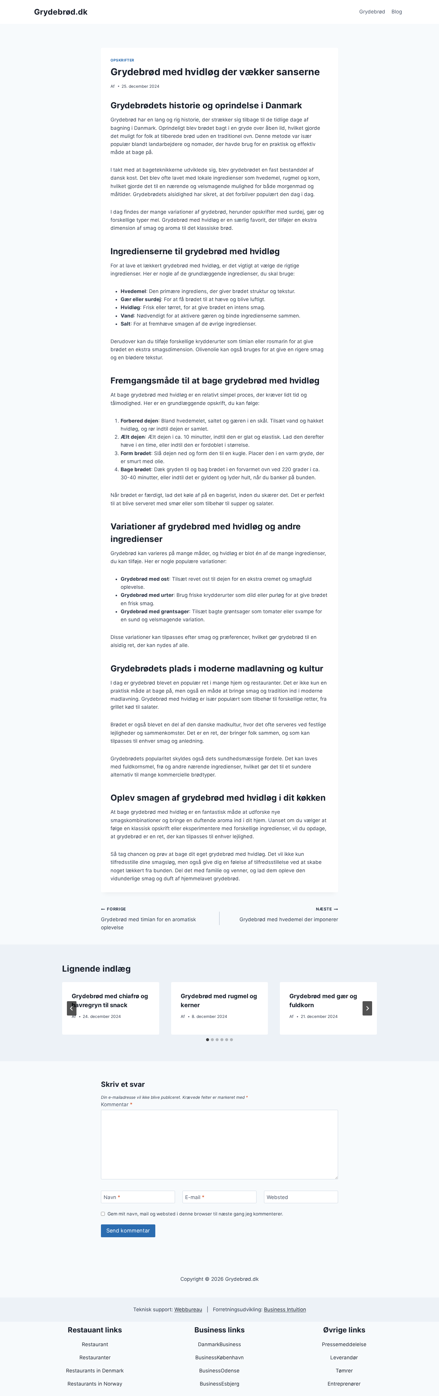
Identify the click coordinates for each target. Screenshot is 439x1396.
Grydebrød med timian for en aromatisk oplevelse (148, 918)
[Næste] (367, 1008)
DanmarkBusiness (219, 1344)
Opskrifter (122, 60)
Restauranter (94, 1357)
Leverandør (344, 1357)
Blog (397, 12)
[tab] (207, 1039)
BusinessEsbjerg (219, 1384)
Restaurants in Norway (94, 1384)
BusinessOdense (219, 1371)
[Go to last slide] (71, 1008)
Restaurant (95, 1344)
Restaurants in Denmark (95, 1371)
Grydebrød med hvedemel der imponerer (289, 914)
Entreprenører (344, 1384)
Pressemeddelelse (344, 1344)
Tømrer (344, 1371)
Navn (112, 1197)
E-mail (195, 1197)
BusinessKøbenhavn (219, 1357)
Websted (277, 1197)
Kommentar (117, 1104)
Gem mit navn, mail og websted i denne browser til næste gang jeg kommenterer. (195, 1214)
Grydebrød (372, 12)
